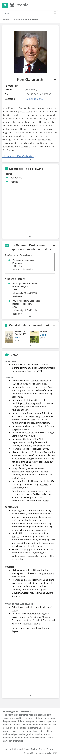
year (42, 400)
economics (17, 396)
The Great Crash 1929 (20, 332)
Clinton (11, 150)
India (29, 471)
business (16, 529)
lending (39, 552)
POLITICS (9, 566)
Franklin (25, 146)
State (41, 439)
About (9, 749)
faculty (35, 461)
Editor (41, 426)
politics (34, 570)
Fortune (50, 426)
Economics (41, 383)
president (8, 146)
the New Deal (45, 387)
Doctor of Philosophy (22, 304)
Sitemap (18, 749)
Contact (51, 749)
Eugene (42, 589)
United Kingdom (32, 403)
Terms (42, 749)
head (29, 439)
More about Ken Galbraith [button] (18, 156)
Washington (37, 416)
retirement (20, 490)
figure (30, 549)
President (44, 471)
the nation (35, 613)
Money (43, 331)
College (45, 500)
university (19, 458)
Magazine (16, 429)
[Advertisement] (30, 664)
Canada (15, 610)
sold (34, 125)
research (31, 387)
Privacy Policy (30, 749)
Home (6, 19)
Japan (40, 445)
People (16, 19)
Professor (17, 263)
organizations (18, 559)
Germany (27, 445)
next (17, 413)
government (44, 139)
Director (30, 432)
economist (26, 111)
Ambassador (18, 471)
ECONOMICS (11, 507)
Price (33, 419)
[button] (30, 93)
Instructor (27, 383)
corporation (35, 533)
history (27, 458)
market (15, 536)
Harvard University (39, 380)
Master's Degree (20, 286)
